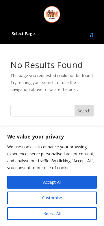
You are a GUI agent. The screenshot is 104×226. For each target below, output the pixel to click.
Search (84, 111)
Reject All (52, 213)
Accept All (52, 182)
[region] (52, 176)
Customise (52, 198)
